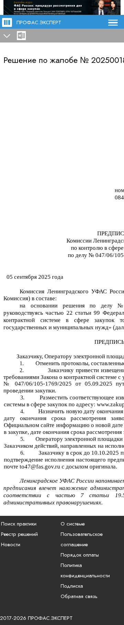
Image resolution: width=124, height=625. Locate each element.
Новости (10, 544)
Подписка (72, 586)
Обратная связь (79, 596)
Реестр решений (19, 534)
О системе (73, 524)
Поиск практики (19, 524)
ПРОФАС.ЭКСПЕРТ (39, 22)
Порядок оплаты (80, 555)
